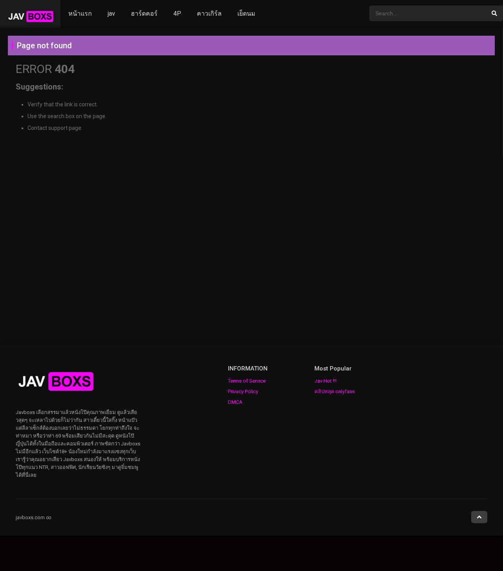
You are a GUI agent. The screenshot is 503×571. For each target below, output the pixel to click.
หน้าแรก (80, 13)
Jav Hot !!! (325, 381)
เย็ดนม (246, 13)
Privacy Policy (243, 391)
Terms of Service (247, 381)
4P (177, 13)
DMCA (235, 402)
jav (111, 13)
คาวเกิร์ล (209, 13)
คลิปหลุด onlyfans (334, 391)
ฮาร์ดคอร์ (144, 13)
